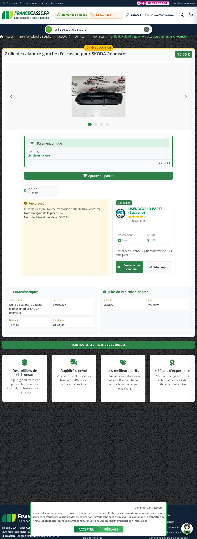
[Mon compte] (182, 15)
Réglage (111, 529)
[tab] (90, 124)
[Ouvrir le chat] (187, 531)
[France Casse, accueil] (25, 15)
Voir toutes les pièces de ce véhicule (98, 344)
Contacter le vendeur (132, 267)
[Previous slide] (11, 96)
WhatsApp (160, 267)
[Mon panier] (191, 15)
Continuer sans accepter (149, 507)
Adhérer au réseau (184, 3)
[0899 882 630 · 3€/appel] (153, 3)
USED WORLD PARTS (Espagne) (145, 210)
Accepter (86, 529)
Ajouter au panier (101, 176)
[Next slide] (186, 96)
